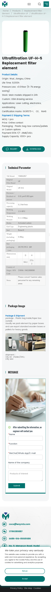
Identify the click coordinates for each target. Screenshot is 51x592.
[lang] (34, 1)
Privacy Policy (16, 588)
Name (11, 434)
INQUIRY (13, 149)
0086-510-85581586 (20, 538)
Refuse (24, 571)
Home (6, 10)
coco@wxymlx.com (19, 524)
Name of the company (19, 462)
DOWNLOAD (35, 149)
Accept (25, 579)
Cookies (37, 588)
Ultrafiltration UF (20, 13)
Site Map (28, 588)
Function (12, 443)
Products (16, 10)
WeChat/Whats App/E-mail (21, 453)
